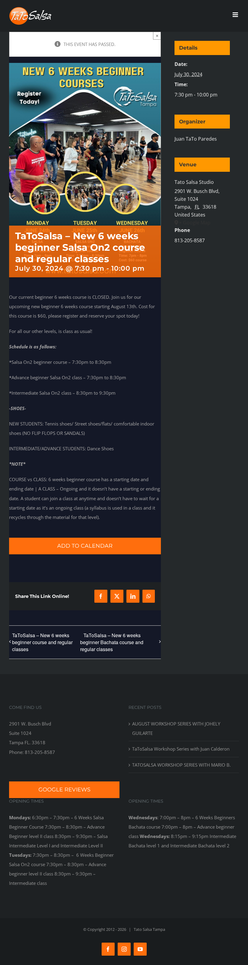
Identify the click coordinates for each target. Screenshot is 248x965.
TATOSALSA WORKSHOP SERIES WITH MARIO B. (181, 765)
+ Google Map (194, 222)
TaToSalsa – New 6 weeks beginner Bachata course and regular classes (111, 642)
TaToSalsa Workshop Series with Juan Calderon (181, 749)
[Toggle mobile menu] (236, 14)
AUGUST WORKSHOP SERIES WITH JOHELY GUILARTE (176, 728)
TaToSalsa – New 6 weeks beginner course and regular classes (42, 642)
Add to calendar (85, 546)
